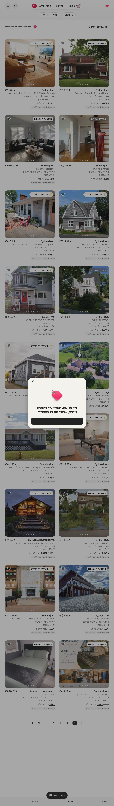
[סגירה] (32, 381)
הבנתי (57, 421)
